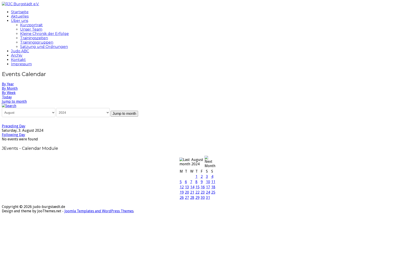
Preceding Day (13, 126)
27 (187, 197)
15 (197, 187)
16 (203, 187)
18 (213, 187)
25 (213, 192)
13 (187, 187)
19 (182, 192)
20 (187, 192)
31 (208, 197)
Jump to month (14, 101)
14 (192, 187)
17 (208, 187)
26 (182, 197)
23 (203, 192)
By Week (9, 93)
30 (203, 197)
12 (182, 187)
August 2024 (197, 162)
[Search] (9, 105)
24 (208, 192)
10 (208, 182)
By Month (10, 88)
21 (192, 192)
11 (213, 182)
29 (197, 197)
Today (7, 97)
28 (192, 197)
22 (197, 192)
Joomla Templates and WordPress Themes (98, 211)
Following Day (13, 135)
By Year (8, 84)
